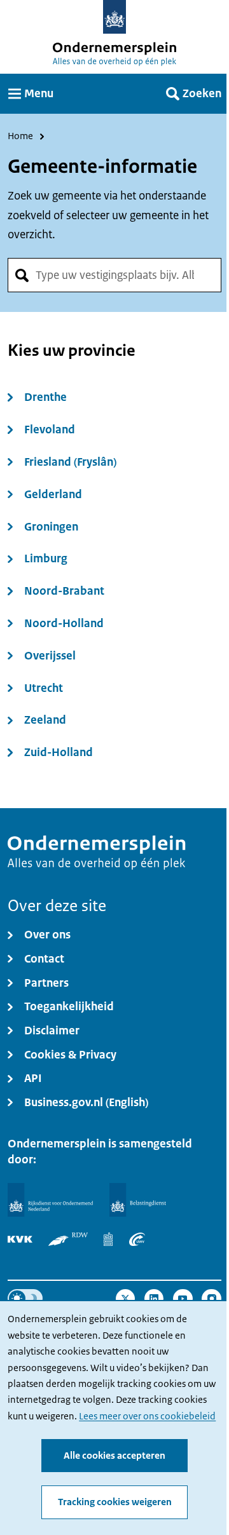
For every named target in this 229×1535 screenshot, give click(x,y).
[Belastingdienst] (138, 1200)
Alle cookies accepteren (114, 1455)
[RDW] (68, 1239)
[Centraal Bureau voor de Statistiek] (108, 1239)
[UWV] (137, 1239)
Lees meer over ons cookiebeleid (147, 1416)
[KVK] (20, 1239)
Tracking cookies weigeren (115, 1502)
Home (20, 136)
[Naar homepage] (115, 17)
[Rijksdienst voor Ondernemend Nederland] (50, 1200)
